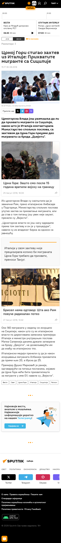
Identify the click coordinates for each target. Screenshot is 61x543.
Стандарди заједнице (11, 498)
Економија (30, 469)
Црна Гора (22, 382)
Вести (5, 382)
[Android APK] (10, 517)
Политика (15, 469)
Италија (33, 382)
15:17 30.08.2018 (9, 67)
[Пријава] (39, 3)
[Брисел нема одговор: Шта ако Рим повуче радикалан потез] (30, 287)
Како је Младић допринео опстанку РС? (16, 27)
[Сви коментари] (4, 539)
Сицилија (44, 382)
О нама (4, 494)
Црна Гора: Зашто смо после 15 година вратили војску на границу (28, 185)
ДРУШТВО (45, 469)
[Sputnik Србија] (8, 4)
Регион (54, 382)
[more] (56, 193)
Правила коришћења (19, 494)
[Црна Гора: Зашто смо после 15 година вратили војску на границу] (30, 160)
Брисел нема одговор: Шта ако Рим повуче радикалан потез (29, 312)
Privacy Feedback (32, 509)
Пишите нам (36, 494)
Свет (13, 382)
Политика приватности (12, 509)
